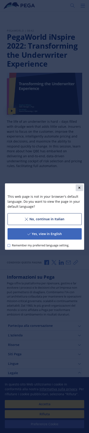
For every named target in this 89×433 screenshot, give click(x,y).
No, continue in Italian (46, 219)
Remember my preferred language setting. (40, 245)
